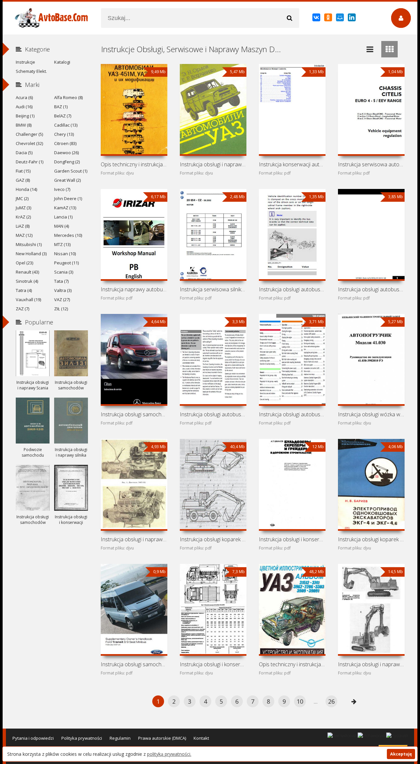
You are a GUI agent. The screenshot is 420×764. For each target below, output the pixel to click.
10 (300, 701)
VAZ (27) (62, 299)
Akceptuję (401, 754)
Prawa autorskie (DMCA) (162, 738)
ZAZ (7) (22, 309)
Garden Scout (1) (70, 171)
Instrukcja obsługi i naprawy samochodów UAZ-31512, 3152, (213, 164)
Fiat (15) (23, 171)
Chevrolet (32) (29, 143)
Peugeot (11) (66, 263)
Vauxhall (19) (28, 299)
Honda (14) (26, 189)
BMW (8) (24, 125)
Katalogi (62, 62)
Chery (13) (64, 134)
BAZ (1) (61, 107)
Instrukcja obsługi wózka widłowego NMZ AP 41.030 (371, 414)
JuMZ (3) (23, 208)
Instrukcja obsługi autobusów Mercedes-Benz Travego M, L (292, 414)
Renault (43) (27, 272)
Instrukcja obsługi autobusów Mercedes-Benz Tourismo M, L (213, 414)
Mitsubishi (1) (29, 244)
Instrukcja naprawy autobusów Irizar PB (134, 289)
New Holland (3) (31, 254)
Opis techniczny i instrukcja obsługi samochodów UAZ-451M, (134, 164)
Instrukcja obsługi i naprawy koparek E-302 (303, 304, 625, (371, 664)
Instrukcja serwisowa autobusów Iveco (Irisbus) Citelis (371, 164)
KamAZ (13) (65, 208)
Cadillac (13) (65, 125)
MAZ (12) (24, 235)
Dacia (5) (24, 152)
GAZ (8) (23, 180)
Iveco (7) (62, 189)
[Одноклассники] (328, 18)
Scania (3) (63, 272)
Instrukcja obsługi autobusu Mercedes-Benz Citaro (371, 289)
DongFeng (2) (67, 162)
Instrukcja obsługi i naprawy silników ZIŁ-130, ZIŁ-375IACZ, (134, 539)
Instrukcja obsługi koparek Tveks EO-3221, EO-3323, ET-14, (213, 539)
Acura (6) (24, 97)
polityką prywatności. (169, 754)
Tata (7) (61, 281)
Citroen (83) (65, 143)
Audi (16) (24, 107)
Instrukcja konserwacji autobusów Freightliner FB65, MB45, (292, 164)
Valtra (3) (63, 290)
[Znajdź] (289, 18)
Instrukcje (25, 62)
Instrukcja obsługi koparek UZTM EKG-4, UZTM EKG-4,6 (371, 539)
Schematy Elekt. (31, 71)
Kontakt (201, 738)
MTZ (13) (62, 244)
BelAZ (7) (62, 116)
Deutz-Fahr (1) (29, 162)
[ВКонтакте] (316, 18)
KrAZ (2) (23, 217)
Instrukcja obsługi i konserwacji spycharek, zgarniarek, (292, 539)
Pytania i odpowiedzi (33, 738)
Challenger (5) (29, 134)
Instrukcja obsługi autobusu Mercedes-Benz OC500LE (292, 289)
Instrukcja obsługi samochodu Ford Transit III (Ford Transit (134, 664)
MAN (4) (61, 226)
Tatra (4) (24, 290)
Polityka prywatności (81, 738)
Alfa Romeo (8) (68, 97)
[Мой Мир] (340, 18)
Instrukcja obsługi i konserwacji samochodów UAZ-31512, (213, 664)
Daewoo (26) (66, 152)
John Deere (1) (68, 198)
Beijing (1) (25, 116)
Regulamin (120, 738)
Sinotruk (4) (27, 281)
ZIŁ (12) (61, 309)
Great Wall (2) (67, 180)
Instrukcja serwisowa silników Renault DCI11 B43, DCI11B (213, 289)
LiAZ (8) (23, 226)
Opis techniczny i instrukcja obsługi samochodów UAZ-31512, (292, 664)
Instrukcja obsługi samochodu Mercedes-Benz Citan (134, 414)
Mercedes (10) (68, 235)
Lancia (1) (63, 217)
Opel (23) (24, 263)
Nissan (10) (65, 254)
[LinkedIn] (352, 18)
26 (331, 701)
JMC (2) (22, 198)
